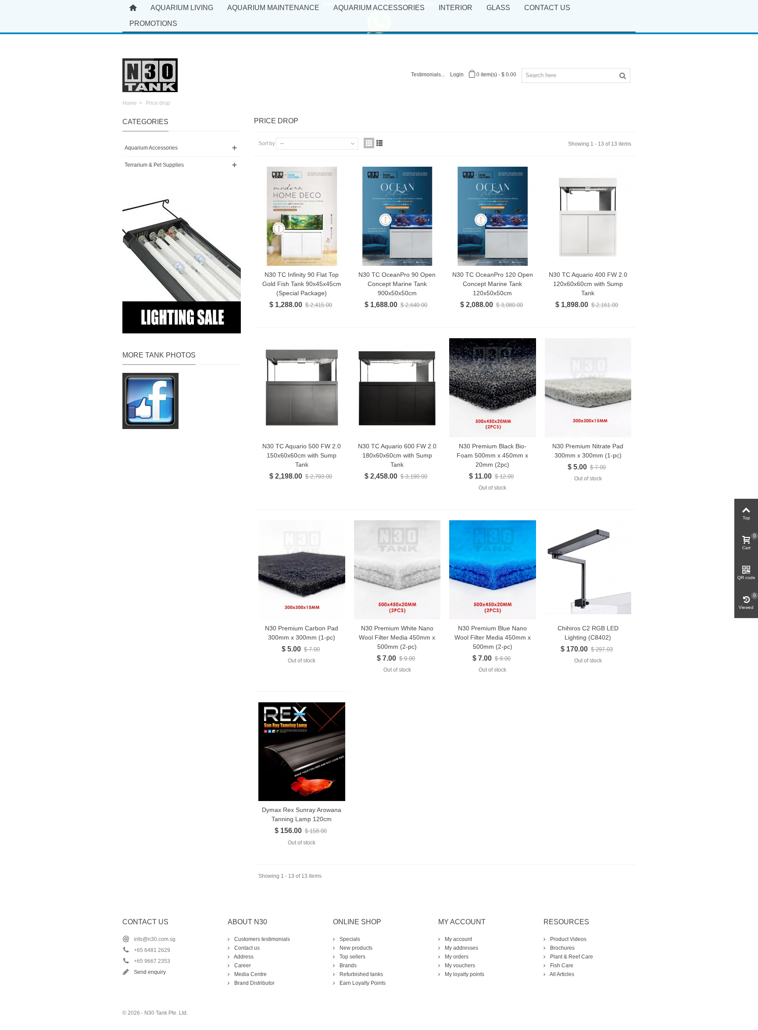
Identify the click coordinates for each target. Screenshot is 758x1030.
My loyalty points (463, 974)
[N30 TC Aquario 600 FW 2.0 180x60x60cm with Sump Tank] (397, 387)
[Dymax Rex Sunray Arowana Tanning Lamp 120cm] (301, 751)
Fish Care (561, 965)
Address (243, 957)
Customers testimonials (261, 939)
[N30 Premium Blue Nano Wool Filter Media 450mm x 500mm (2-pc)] (492, 569)
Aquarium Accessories (379, 7)
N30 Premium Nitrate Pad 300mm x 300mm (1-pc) (587, 451)
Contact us (246, 948)
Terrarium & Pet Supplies (154, 165)
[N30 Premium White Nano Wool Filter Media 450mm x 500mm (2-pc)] (397, 569)
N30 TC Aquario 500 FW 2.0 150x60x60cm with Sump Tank (301, 455)
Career (242, 965)
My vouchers (459, 965)
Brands (347, 965)
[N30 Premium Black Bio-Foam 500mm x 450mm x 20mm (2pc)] (492, 387)
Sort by (266, 143)
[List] (379, 143)
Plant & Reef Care (571, 957)
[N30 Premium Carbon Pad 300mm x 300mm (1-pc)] (301, 569)
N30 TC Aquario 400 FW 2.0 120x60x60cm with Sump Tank (588, 284)
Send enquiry (150, 972)
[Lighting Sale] (181, 263)
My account (457, 939)
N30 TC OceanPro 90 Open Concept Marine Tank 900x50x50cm (397, 284)
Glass (498, 7)
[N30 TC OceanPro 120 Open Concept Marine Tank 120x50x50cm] (492, 216)
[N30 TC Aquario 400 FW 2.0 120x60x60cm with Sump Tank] (588, 216)
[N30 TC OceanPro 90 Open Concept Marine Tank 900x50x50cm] (397, 216)
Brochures (562, 948)
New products (355, 948)
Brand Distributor (254, 983)
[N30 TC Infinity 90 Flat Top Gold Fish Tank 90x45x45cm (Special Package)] (301, 216)
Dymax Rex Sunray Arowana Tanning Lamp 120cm (301, 814)
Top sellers (351, 957)
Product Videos (567, 939)
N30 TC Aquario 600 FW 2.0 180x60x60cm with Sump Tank (397, 455)
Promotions (153, 23)
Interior (455, 7)
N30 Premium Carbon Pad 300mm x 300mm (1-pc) (301, 633)
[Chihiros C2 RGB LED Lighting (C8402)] (588, 569)
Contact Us (547, 7)
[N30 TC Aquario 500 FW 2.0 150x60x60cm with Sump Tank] (301, 387)
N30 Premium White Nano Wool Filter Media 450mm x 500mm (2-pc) (397, 637)
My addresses (460, 948)
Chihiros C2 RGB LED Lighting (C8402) (588, 633)
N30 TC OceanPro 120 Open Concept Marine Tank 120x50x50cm (492, 284)
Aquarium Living (181, 7)
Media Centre (250, 974)
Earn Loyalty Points (362, 983)
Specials (349, 939)
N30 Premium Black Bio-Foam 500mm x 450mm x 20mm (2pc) (492, 455)
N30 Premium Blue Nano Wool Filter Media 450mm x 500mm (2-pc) (492, 637)
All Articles (561, 974)
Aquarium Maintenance (273, 7)
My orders (455, 957)
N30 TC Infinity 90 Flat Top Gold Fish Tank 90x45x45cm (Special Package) (301, 284)
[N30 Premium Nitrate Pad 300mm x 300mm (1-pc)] (588, 387)
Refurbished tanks (360, 974)
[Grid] (369, 143)
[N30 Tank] (150, 75)
